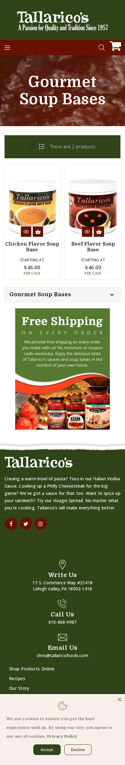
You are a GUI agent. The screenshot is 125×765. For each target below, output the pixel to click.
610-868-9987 (62, 622)
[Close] (120, 699)
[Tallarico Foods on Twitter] (26, 524)
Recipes (17, 678)
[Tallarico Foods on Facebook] (11, 524)
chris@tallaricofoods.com (62, 655)
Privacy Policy (62, 736)
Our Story (19, 688)
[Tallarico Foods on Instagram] (41, 524)
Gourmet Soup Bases (40, 294)
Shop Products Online (31, 669)
